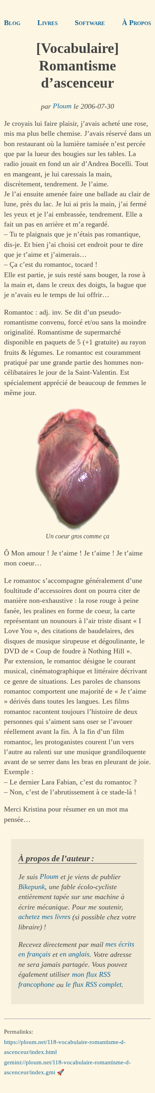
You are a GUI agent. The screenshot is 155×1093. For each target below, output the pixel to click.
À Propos (136, 23)
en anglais (74, 954)
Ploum (62, 106)
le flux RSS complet (94, 985)
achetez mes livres (44, 917)
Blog (12, 23)
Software (90, 23)
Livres (47, 23)
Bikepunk (31, 887)
